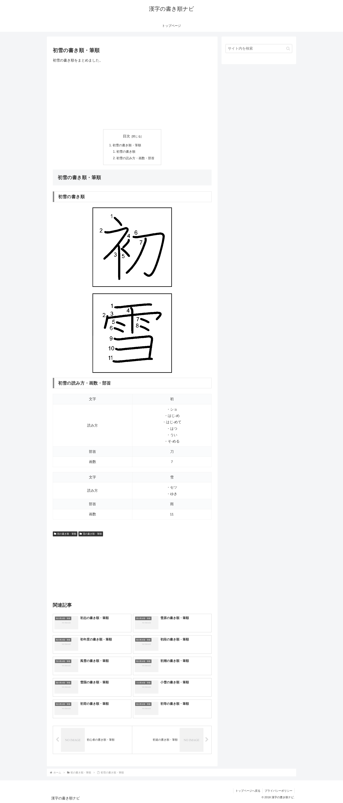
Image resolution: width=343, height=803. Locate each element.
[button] (288, 48)
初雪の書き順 (125, 151)
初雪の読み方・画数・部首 (135, 158)
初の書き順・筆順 (66, 533)
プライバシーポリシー (278, 790)
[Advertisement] (132, 96)
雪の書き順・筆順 (92, 533)
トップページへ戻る (247, 790)
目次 (126, 136)
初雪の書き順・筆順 (127, 145)
